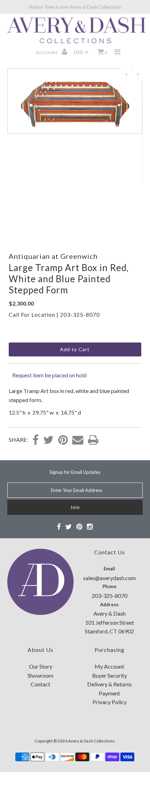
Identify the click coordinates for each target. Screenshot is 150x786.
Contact (40, 684)
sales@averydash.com (109, 578)
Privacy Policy (109, 702)
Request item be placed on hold (49, 375)
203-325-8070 (80, 314)
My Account (109, 666)
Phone (110, 586)
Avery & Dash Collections (91, 740)
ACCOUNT (47, 52)
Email (109, 568)
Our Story (40, 666)
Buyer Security (109, 675)
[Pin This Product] (63, 440)
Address (109, 604)
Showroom (40, 675)
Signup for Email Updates (75, 472)
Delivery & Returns (109, 684)
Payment (109, 693)
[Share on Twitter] (48, 440)
